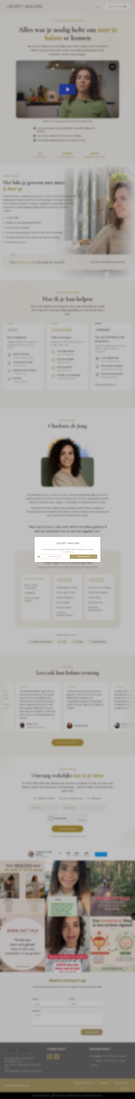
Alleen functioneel (54, 557)
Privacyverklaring (67, 552)
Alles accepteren (83, 557)
